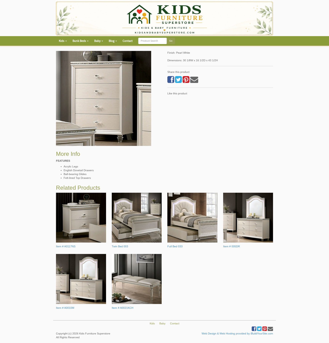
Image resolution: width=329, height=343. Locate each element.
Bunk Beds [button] (80, 41)
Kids (152, 323)
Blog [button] (112, 41)
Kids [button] (62, 41)
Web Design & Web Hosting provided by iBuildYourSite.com (237, 333)
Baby (162, 323)
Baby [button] (97, 41)
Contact (128, 41)
